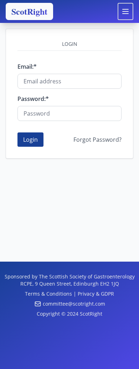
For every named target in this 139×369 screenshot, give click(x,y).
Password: (31, 99)
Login (30, 140)
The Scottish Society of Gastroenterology (87, 276)
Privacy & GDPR (96, 293)
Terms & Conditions (48, 293)
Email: (25, 67)
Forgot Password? (97, 140)
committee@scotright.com (74, 303)
